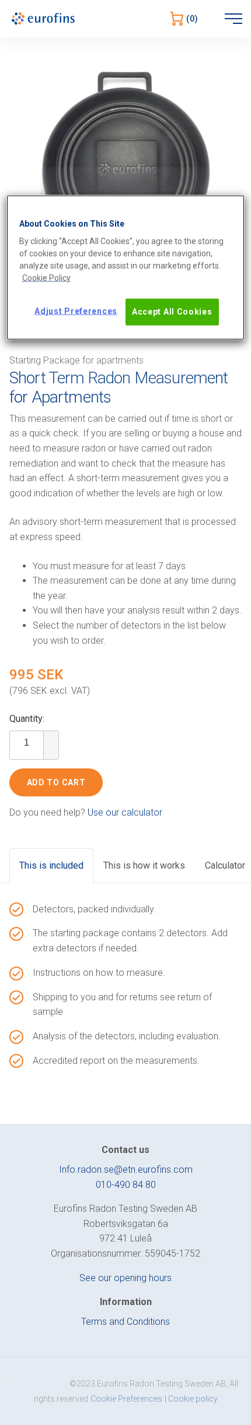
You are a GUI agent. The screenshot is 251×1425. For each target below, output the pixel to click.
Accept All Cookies (172, 311)
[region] (125, 267)
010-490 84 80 (126, 1184)
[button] (50, 738)
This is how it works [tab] (144, 865)
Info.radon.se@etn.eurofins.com (126, 1169)
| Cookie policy (191, 1398)
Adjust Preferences (75, 311)
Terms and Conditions (125, 1321)
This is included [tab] (51, 865)
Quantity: (26, 718)
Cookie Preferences (126, 1398)
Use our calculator (125, 812)
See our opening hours (125, 1277)
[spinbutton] (26, 743)
